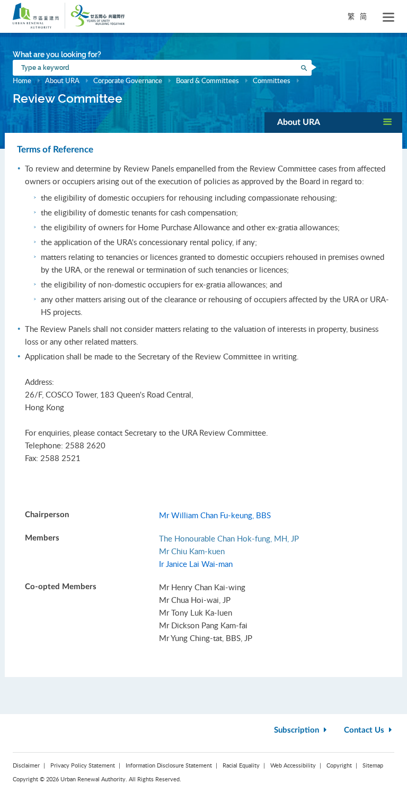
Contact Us (365, 730)
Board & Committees (207, 80)
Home (22, 80)
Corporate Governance (127, 80)
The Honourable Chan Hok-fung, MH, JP (229, 538)
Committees (271, 80)
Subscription (297, 730)
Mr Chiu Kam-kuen (192, 551)
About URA (62, 80)
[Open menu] (388, 17)
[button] (333, 122)
